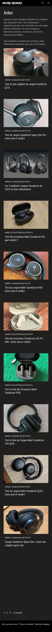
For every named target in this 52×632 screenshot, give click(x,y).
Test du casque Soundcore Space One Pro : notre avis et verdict (26, 136)
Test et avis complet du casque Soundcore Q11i (26, 85)
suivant (17, 613)
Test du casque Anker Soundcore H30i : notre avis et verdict (24, 289)
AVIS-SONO (12, 3)
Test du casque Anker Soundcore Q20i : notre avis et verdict (24, 492)
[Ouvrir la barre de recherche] (43, 3)
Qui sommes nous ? (10, 624)
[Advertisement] (26, 583)
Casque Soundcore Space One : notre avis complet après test (25, 543)
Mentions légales (42, 624)
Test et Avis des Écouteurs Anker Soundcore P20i (21, 391)
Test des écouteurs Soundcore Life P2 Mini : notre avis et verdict (24, 340)
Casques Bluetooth (20, 80)
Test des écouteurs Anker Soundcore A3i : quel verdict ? (25, 238)
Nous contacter (27, 624)
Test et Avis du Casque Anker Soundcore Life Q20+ (24, 441)
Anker (8, 80)
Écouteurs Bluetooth (22, 232)
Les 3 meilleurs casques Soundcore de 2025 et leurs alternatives (23, 187)
